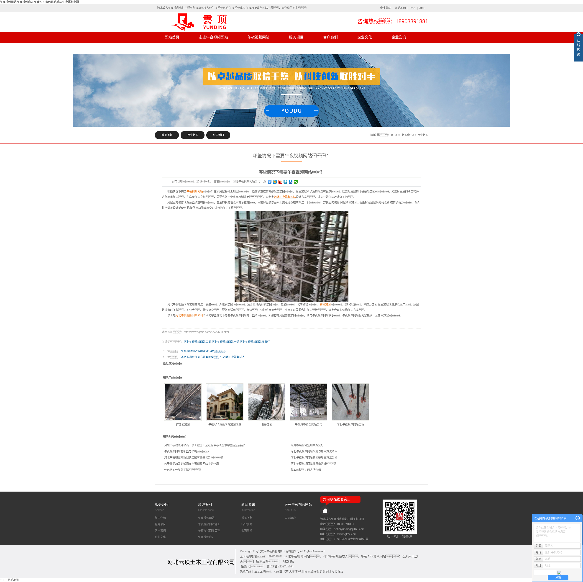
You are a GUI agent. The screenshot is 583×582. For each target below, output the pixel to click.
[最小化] (577, 518)
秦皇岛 (312, 571)
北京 (286, 571)
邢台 (304, 571)
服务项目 (296, 37)
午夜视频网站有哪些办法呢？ (204, 351)
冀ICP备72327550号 (280, 566)
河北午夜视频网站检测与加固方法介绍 (314, 451)
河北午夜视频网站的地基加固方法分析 (314, 457)
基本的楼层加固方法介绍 (306, 470)
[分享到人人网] (291, 182)
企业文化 (364, 37)
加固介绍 (160, 518)
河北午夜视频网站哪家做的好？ (314, 463)
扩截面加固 (183, 424)
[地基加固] (266, 402)
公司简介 (290, 518)
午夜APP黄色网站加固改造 (224, 424)
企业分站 (385, 8)
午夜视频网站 (258, 37)
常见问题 (166, 135)
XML (422, 8)
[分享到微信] (296, 182)
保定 (340, 571)
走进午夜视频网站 (213, 37)
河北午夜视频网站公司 (197, 342)
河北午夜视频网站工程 (350, 424)
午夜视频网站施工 (209, 524)
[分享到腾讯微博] (285, 182)
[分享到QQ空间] (275, 182)
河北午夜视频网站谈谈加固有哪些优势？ (194, 457)
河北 (334, 571)
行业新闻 (192, 135)
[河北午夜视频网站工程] (350, 402)
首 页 (394, 135)
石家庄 (278, 571)
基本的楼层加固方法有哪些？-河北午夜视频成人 (213, 357)
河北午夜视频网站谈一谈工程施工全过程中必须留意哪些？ (205, 445)
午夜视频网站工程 (209, 530)
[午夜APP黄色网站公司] (308, 402)
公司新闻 (218, 135)
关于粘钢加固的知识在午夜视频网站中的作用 (191, 463)
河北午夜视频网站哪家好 (255, 342)
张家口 (327, 571)
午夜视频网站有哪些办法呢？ (187, 451)
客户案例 (330, 37)
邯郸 (298, 571)
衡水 (319, 571)
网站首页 (172, 37)
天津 (292, 571)
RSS (412, 8)
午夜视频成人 (206, 537)
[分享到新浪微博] (280, 182)
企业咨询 (398, 37)
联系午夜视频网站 (179, 48)
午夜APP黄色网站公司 (308, 424)
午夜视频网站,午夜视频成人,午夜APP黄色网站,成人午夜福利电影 (39, 2)
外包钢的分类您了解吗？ (183, 470)
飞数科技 (287, 561)
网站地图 (400, 8)
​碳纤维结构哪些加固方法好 (307, 445)
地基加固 (266, 424)
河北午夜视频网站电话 (225, 342)
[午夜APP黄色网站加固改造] (224, 402)
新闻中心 (407, 135)
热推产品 (245, 571)
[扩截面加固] (183, 402)
